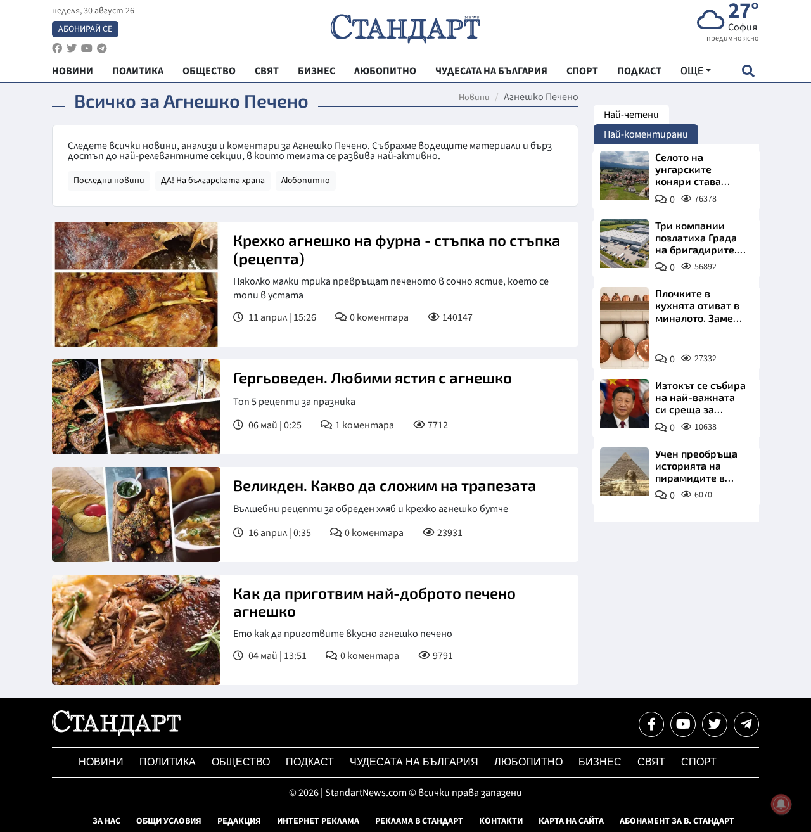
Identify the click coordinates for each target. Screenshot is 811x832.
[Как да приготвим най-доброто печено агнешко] (136, 630)
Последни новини (108, 180)
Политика (167, 762)
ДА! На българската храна (213, 180)
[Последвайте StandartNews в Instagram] (72, 48)
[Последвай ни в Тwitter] (714, 724)
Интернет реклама (318, 821)
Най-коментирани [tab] (646, 134)
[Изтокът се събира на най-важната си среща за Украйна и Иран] (624, 403)
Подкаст (310, 762)
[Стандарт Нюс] (116, 732)
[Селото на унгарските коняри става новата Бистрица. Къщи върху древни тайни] (624, 175)
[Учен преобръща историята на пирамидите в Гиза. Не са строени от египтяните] (624, 471)
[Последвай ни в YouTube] (683, 724)
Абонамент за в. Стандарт (677, 821)
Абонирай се (85, 29)
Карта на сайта (571, 821)
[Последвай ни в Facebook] (651, 724)
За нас (106, 821)
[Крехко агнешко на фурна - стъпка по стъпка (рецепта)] (136, 284)
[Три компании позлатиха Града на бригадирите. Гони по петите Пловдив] (624, 243)
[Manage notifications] (781, 804)
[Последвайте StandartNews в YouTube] (87, 48)
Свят (651, 762)
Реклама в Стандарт (419, 821)
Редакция (239, 821)
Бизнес (600, 762)
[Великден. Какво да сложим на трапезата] (136, 514)
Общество (241, 762)
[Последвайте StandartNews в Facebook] (57, 48)
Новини (474, 97)
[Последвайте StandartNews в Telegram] (102, 48)
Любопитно (305, 180)
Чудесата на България (414, 762)
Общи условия (168, 821)
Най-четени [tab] (631, 115)
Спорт (699, 762)
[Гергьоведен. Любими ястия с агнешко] (136, 406)
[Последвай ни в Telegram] (746, 724)
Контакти (501, 821)
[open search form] (748, 70)
